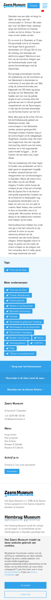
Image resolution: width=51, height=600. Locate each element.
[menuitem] (43, 5)
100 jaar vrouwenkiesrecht (22, 353)
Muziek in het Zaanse (19, 337)
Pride (12, 348)
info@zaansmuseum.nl (15, 418)
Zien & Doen (10, 441)
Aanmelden (12, 471)
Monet (40, 337)
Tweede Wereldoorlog (20, 295)
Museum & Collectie (14, 447)
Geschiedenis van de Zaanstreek (25, 327)
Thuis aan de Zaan (18, 269)
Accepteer (25, 585)
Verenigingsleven (17, 342)
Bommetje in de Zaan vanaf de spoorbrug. (28, 378)
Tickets (33, 5)
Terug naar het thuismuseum (26, 366)
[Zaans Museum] (15, 5)
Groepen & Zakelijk (13, 444)
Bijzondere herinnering (20, 311)
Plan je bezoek (11, 437)
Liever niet (25, 594)
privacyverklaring (12, 572)
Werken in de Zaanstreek (21, 305)
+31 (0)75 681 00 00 (15, 415)
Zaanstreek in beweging (21, 332)
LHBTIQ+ (38, 342)
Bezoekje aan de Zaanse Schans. (24, 389)
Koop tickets (10, 434)
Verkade (13, 316)
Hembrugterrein (17, 300)
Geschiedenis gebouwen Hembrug (26, 321)
